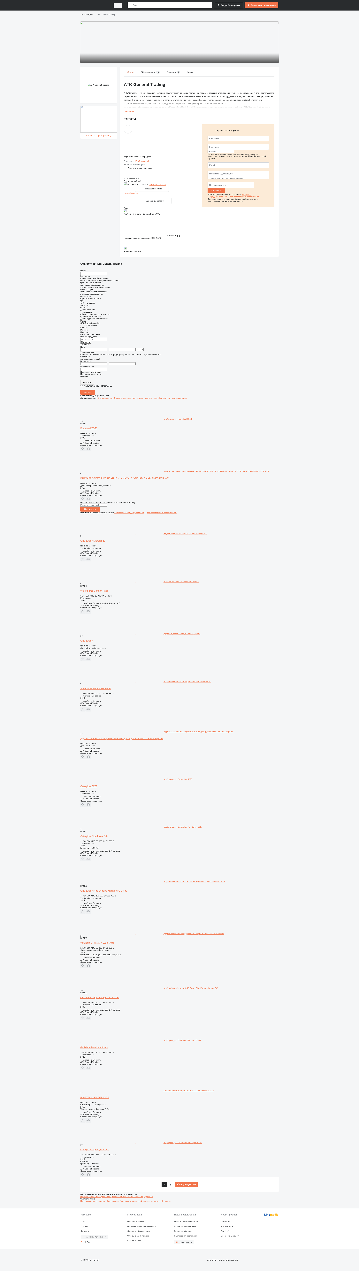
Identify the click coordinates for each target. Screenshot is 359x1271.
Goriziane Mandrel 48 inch (94, 1047)
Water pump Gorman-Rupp (94, 591)
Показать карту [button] (173, 235)
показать (87, 382)
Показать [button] (145, 184)
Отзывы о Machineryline (138, 1236)
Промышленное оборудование (94, 1196)
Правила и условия (136, 1221)
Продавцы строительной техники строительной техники (145, 1201)
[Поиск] (130, 5)
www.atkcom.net (131, 193)
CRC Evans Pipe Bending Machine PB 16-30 (103, 890)
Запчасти (135, 1196)
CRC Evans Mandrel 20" (93, 540)
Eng (82, 1242)
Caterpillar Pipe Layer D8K (94, 836)
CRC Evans (86, 640)
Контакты (85, 1231)
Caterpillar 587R (88, 786)
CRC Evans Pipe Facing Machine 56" (99, 997)
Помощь (84, 1226)
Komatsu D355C (88, 428)
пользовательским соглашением (245, 197)
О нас (83, 1221)
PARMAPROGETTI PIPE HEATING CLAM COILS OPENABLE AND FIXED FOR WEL (125, 478)
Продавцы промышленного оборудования (100, 1201)
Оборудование (146, 1196)
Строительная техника (120, 1196)
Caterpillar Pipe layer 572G (94, 1149)
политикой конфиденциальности (129, 513)
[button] (140, 168)
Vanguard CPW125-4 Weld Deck (97, 943)
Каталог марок (134, 1240)
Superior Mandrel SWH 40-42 (95, 688)
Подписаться (90, 509)
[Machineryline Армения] (95, 5)
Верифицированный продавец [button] (138, 157)
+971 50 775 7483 (157, 184)
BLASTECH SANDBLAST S (94, 1097)
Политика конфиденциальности (142, 1226)
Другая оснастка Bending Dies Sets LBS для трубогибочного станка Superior (121, 738)
